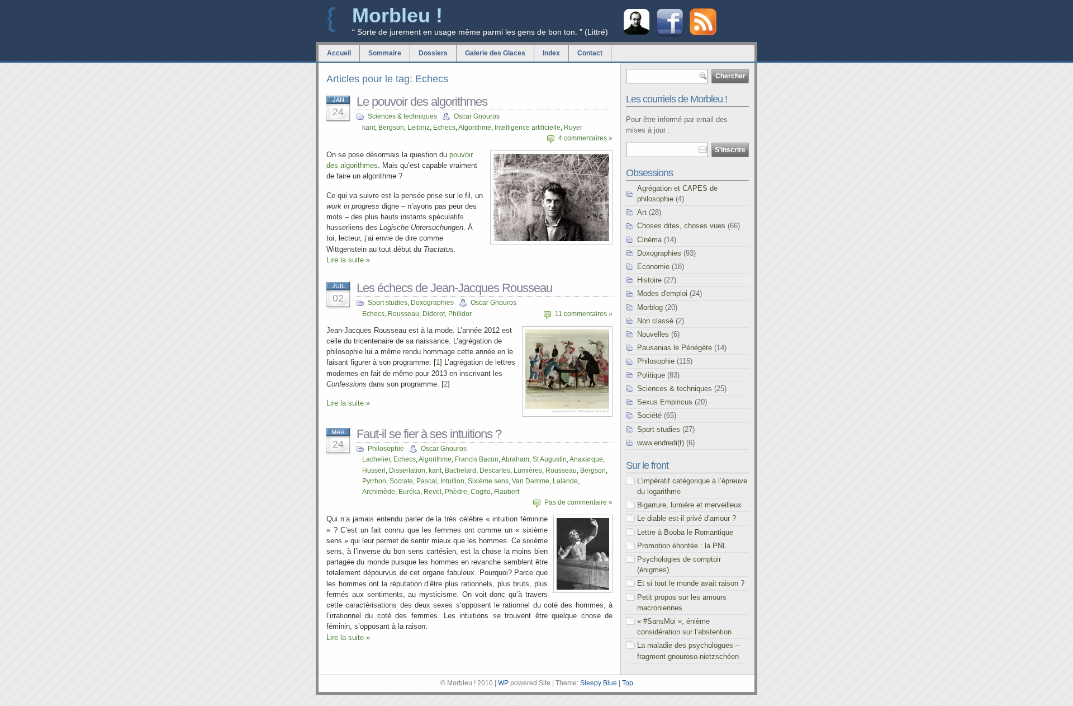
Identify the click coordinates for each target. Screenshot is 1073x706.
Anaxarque (586, 459)
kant (368, 127)
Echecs (444, 127)
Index (551, 53)
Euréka (409, 492)
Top (627, 683)
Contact (589, 53)
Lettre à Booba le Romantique (685, 532)
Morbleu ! (397, 15)
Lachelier (376, 459)
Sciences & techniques (402, 116)
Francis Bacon (476, 459)
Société (649, 415)
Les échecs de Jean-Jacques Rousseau (454, 288)
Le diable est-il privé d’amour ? (686, 518)
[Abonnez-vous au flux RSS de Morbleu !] (703, 33)
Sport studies (387, 303)
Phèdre (456, 492)
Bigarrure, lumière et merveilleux (689, 505)
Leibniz (418, 127)
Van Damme (530, 481)
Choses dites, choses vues (681, 226)
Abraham (515, 459)
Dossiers (433, 53)
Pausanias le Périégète (674, 347)
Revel (432, 492)
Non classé (655, 321)
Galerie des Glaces (495, 53)
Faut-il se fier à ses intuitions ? (429, 434)
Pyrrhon (374, 481)
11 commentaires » (584, 314)
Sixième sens (488, 481)
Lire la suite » (348, 260)
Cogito (481, 492)
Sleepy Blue (598, 683)
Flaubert (506, 492)
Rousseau (403, 314)
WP (503, 683)
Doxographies (432, 303)
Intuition (452, 481)
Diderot (433, 314)
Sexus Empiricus (664, 402)
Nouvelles (653, 334)
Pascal (426, 481)
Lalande (565, 481)
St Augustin (550, 459)
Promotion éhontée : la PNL (682, 546)
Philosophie (386, 449)
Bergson (391, 127)
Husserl (374, 470)
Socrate (401, 481)
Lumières (528, 470)
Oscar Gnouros (477, 116)
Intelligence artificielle (528, 127)
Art (642, 212)
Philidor (460, 314)
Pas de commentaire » (578, 502)
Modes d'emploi (662, 293)
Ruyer (573, 127)
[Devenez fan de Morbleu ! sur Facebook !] (670, 35)
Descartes (494, 470)
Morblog (650, 307)
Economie (653, 266)
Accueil (339, 53)
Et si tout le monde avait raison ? (690, 583)
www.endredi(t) (660, 443)
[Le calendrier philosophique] (636, 33)
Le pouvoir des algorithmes (422, 102)
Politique (651, 375)
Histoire (649, 280)
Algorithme (474, 127)
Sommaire (384, 53)
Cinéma (649, 240)
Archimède (378, 492)
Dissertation (407, 470)
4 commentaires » (585, 138)
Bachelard (460, 470)
